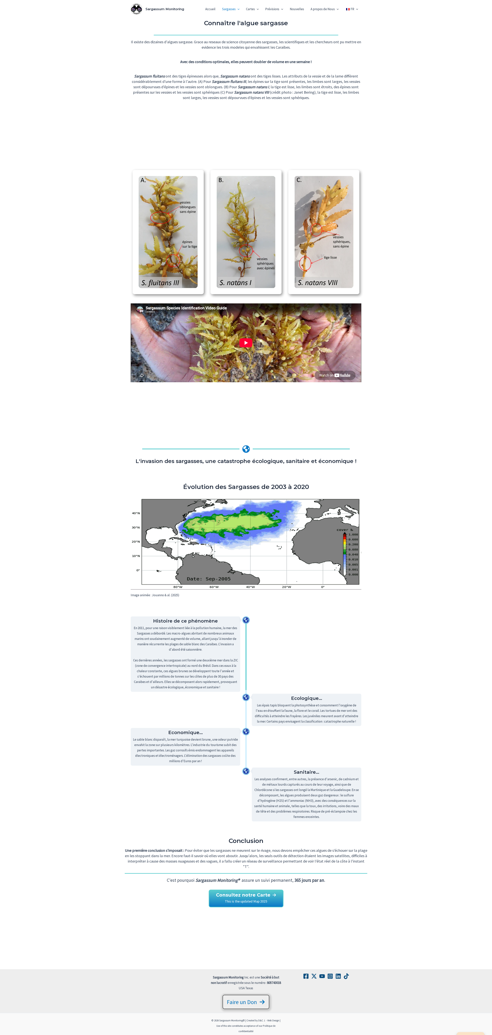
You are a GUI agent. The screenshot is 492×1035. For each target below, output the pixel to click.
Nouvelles (297, 9)
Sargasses (229, 9)
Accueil (210, 9)
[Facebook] (306, 976)
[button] (237, 9)
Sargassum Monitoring (164, 9)
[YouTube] (322, 976)
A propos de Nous (323, 9)
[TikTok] (346, 976)
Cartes (250, 9)
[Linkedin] (338, 976)
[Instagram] (330, 976)
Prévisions (272, 9)
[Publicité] (246, 136)
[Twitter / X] (314, 976)
